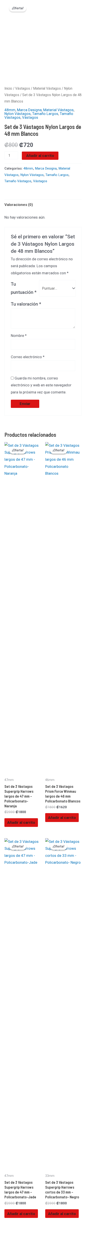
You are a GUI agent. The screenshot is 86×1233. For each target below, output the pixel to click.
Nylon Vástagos (17, 113)
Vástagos (22, 88)
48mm (9, 110)
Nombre (19, 335)
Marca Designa (29, 110)
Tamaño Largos (45, 113)
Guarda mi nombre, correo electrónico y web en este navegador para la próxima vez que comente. (41, 385)
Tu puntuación (24, 288)
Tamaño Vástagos (17, 181)
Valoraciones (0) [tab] (18, 204)
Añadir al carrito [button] (21, 822)
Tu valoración (26, 304)
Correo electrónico (28, 357)
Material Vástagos (47, 88)
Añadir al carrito (40, 155)
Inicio (8, 88)
